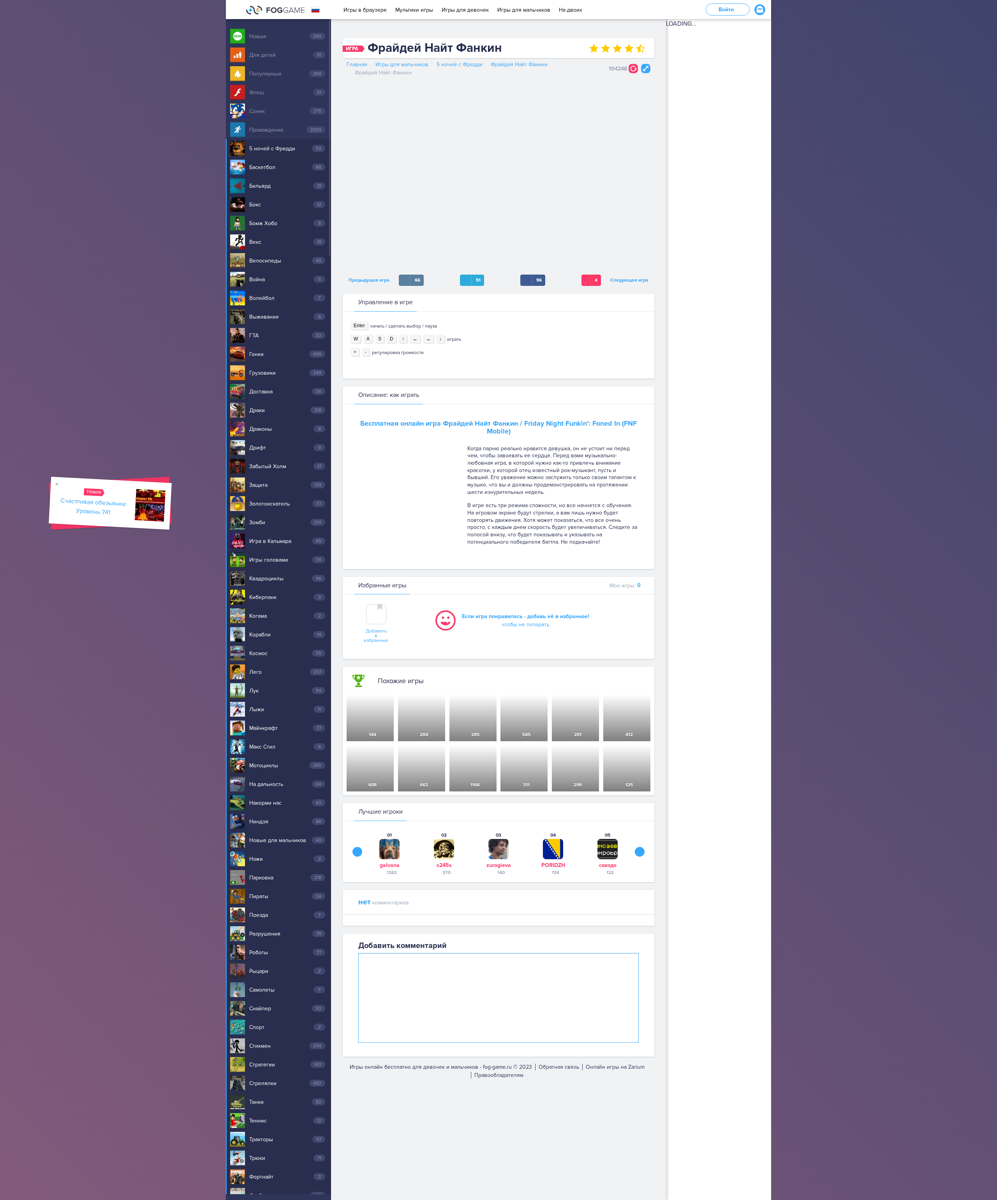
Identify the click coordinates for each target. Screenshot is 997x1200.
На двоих (570, 10)
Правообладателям (498, 1075)
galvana (390, 865)
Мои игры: (625, 585)
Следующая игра (630, 280)
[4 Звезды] (629, 48)
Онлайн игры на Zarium (615, 1067)
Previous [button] (357, 851)
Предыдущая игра (367, 280)
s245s (444, 865)
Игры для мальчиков (523, 10)
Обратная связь (559, 1067)
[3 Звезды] (617, 48)
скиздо (608, 865)
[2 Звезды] (605, 48)
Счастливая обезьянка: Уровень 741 (93, 506)
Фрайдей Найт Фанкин (519, 64)
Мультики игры (414, 10)
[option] (389, 853)
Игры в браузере (365, 10)
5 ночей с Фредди (460, 64)
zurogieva (498, 865)
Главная (357, 64)
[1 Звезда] (594, 48)
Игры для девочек (465, 10)
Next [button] (640, 851)
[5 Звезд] (640, 48)
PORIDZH (553, 865)
